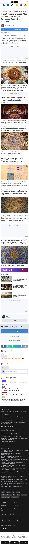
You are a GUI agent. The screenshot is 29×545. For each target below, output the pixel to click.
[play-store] (12, 520)
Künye (15, 507)
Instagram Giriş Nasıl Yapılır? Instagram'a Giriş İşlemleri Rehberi (14, 479)
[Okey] (8, 5)
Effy (9, 25)
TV (3, 386)
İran (2, 123)
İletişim (2, 510)
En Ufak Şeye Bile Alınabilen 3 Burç (8, 441)
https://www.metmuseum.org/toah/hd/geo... (12, 43)
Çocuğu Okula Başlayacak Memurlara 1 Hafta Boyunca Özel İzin (14, 431)
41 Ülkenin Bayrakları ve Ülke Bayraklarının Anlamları (12, 481)
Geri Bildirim (3, 503)
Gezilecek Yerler (15, 497)
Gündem (4, 392)
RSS (14, 508)
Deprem (8, 492)
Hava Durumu (4, 446)
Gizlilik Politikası (4, 505)
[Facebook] (5, 514)
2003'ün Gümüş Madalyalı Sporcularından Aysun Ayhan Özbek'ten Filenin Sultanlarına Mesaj (13, 400)
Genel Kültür (8, 11)
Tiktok (18, 494)
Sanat (13, 11)
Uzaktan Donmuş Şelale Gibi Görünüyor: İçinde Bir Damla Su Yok (14, 420)
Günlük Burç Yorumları (6, 494)
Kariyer (15, 502)
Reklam (2, 508)
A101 (14, 494)
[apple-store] (4, 520)
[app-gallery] (20, 520)
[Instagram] (2, 514)
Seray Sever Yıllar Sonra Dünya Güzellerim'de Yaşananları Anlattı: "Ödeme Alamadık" (13, 389)
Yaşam (4, 380)
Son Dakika (24, 494)
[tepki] (2, 358)
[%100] (12, 5)
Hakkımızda (3, 502)
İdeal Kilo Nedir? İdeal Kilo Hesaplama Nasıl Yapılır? (11, 474)
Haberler (3, 11)
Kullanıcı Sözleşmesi (18, 503)
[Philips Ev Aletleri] (3, 5)
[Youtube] (11, 514)
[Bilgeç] (25, 5)
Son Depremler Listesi (5, 448)
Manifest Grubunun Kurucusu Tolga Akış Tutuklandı (11, 436)
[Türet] (21, 5)
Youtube (18, 492)
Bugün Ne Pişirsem (6, 497)
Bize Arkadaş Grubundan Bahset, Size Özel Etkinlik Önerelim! (14, 383)
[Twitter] (8, 514)
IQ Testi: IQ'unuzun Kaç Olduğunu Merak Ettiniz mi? (11, 486)
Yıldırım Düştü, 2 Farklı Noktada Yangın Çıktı (12, 394)
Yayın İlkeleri (16, 505)
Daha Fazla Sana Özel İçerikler (14, 331)
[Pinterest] (13, 514)
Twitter (3, 492)
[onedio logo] (13, 528)
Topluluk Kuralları (4, 507)
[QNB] (17, 5)
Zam (13, 492)
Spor (4, 397)
